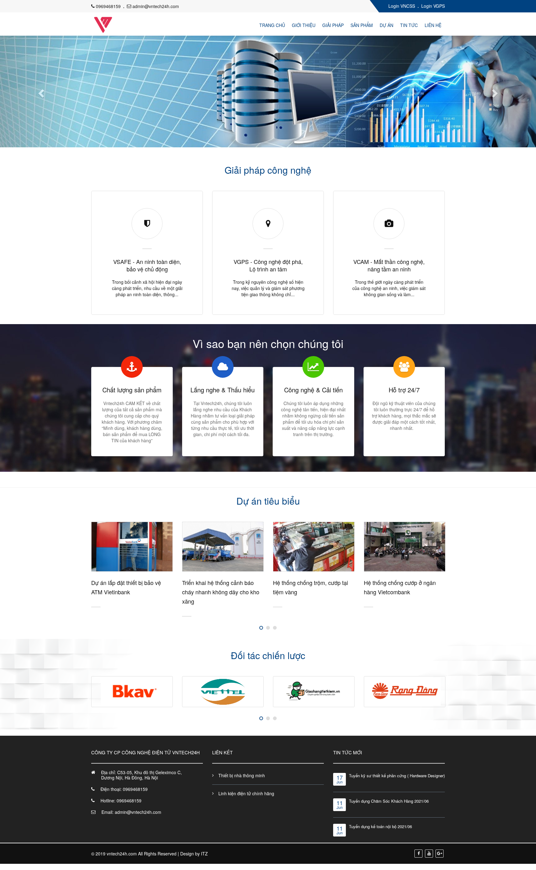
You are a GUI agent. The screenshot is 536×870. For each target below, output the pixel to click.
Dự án (386, 25)
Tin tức (409, 25)
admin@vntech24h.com (155, 6)
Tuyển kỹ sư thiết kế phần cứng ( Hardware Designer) (397, 776)
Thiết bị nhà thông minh (241, 775)
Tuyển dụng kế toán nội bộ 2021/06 (380, 826)
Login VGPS (433, 6)
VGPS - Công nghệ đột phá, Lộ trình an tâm (268, 265)
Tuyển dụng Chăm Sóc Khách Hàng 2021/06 (389, 801)
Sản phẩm (362, 25)
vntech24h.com (122, 853)
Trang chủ (272, 25)
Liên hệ (433, 25)
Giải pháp (333, 25)
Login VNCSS (401, 6)
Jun (340, 779)
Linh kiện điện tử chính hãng (246, 793)
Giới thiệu (303, 25)
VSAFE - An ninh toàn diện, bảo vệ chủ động (147, 265)
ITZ (204, 853)
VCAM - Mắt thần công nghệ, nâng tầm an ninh (389, 265)
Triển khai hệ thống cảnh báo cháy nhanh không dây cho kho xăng (134, 591)
